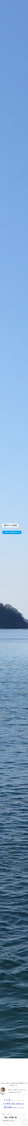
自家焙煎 (15, 1107)
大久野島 (6, 1104)
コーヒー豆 (18, 1100)
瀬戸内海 (8, 1107)
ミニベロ (22, 1100)
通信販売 (22, 1107)
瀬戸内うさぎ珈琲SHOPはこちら (12, 532)
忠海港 (18, 1104)
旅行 (22, 1104)
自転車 (18, 1107)
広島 (13, 1104)
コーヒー (13, 1100)
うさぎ (6, 1100)
